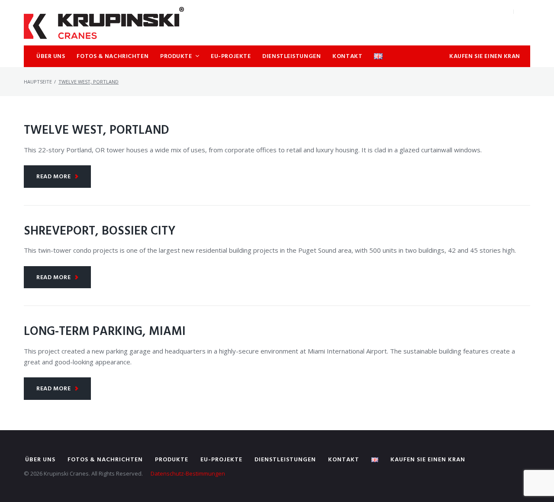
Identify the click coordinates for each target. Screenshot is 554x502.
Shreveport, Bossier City (100, 231)
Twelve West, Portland (96, 130)
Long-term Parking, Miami (105, 331)
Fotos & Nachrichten (105, 460)
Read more (53, 177)
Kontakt (343, 460)
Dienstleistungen (285, 460)
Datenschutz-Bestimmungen (188, 473)
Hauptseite (38, 81)
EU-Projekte (221, 460)
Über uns (40, 460)
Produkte (171, 460)
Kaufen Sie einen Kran (427, 460)
